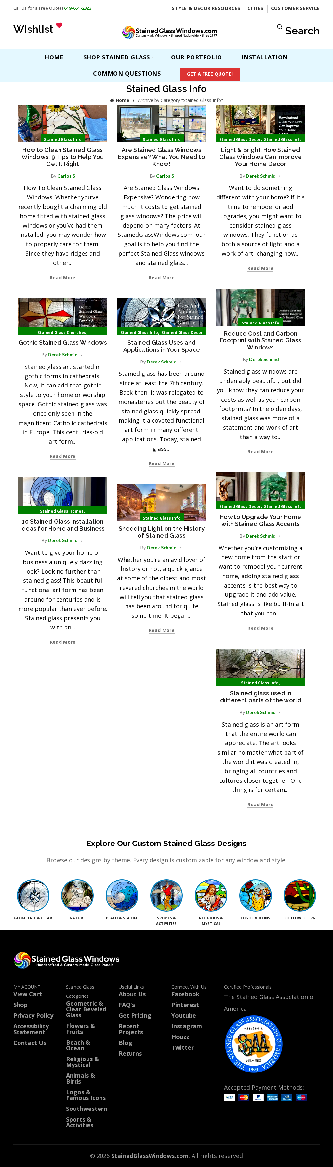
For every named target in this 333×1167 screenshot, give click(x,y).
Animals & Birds (80, 1078)
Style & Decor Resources (206, 8)
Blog (125, 1042)
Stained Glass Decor (240, 139)
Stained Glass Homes (62, 511)
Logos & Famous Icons (86, 1095)
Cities (255, 8)
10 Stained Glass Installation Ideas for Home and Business (62, 525)
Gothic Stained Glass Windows (63, 342)
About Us (132, 994)
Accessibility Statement (31, 1029)
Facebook (185, 994)
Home (54, 57)
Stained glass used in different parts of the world (260, 697)
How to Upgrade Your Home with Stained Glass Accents (260, 520)
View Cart (27, 994)
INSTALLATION (265, 57)
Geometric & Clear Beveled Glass (86, 1009)
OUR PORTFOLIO (196, 57)
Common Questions (127, 73)
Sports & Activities (79, 1122)
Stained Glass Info (63, 139)
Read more (63, 278)
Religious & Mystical (82, 1062)
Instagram (186, 1026)
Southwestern (86, 1108)
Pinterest (185, 1004)
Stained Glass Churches (61, 332)
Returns (130, 1053)
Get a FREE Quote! (210, 74)
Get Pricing (135, 1015)
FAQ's (127, 1004)
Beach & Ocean (78, 1045)
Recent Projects (131, 1029)
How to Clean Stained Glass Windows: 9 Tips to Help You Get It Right (62, 156)
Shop (20, 1004)
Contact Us (29, 1042)
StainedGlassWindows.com (150, 1156)
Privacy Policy (33, 1015)
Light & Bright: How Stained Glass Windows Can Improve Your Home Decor (260, 156)
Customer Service (295, 8)
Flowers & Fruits (80, 1028)
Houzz (180, 1037)
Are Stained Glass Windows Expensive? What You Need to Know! (161, 156)
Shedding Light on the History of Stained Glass (162, 532)
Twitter (182, 1047)
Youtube (183, 1015)
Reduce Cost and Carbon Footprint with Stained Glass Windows (260, 340)
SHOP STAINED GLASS (116, 57)
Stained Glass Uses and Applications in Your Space (161, 346)
